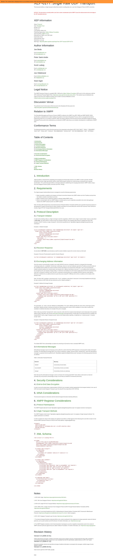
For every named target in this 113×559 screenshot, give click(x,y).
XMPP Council (45, 33)
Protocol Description (40, 144)
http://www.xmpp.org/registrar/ (88, 525)
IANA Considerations (40, 158)
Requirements (38, 142)
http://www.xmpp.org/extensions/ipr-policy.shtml (64, 95)
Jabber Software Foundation (52, 32)
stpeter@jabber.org (41, 60)
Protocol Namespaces (41, 161)
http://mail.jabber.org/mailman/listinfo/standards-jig (46, 107)
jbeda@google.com (41, 52)
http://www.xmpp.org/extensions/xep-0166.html (55, 497)
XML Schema (38, 166)
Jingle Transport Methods (42, 163)
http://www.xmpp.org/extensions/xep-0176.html (68, 503)
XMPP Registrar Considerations (43, 160)
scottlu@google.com (42, 68)
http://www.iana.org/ (75, 520)
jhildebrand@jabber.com (43, 76)
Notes (35, 167)
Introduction (38, 141)
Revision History (38, 169)
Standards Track (40, 25)
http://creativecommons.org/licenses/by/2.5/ (45, 98)
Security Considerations (41, 153)
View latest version (58, 1)
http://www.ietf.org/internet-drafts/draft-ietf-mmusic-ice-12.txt (52, 513)
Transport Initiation (40, 145)
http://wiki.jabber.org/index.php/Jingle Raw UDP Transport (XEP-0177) (56, 41)
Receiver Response (41, 147)
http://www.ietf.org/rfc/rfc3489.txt (42, 508)
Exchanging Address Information (44, 149)
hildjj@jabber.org (40, 77)
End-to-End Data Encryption (43, 155)
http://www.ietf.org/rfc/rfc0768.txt (59, 500)
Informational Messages (42, 150)
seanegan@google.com (42, 84)
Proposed (39, 24)
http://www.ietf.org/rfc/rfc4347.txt (64, 516)
